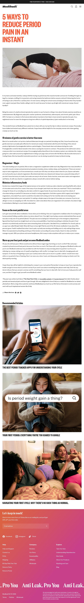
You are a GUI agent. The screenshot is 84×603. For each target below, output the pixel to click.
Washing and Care (62, 563)
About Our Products (62, 560)
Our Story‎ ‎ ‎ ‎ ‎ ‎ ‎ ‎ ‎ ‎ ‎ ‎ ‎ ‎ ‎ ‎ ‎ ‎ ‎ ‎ (35, 552)
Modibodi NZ (6, 594)
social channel (59, 279)
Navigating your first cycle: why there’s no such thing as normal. (35, 503)
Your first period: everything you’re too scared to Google (31, 435)
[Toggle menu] (80, 6)
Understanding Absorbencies (65, 552)
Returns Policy (7, 567)
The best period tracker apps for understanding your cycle (32, 367)
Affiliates (32, 560)
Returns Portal (7, 571)
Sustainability (33, 556)
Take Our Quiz (61, 549)
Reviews (32, 549)
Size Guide (59, 556)
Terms (4, 597)
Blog (57, 567)
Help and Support (8, 549)
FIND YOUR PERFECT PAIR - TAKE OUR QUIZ (42, 2)
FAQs (4, 556)
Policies (11, 597)
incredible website (45, 279)
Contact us (6, 552)
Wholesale (32, 563)
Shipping (5, 560)
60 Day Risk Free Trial (9, 563)
